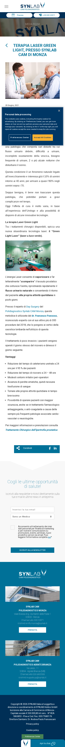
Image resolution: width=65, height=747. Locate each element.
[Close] (59, 110)
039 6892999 (39, 674)
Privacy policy (32, 724)
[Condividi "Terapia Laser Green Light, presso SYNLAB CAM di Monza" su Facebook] (50, 448)
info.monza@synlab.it (37, 623)
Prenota (20, 15)
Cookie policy (32, 730)
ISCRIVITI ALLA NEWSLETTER (33, 550)
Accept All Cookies (42, 137)
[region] (32, 126)
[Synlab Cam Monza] (32, 9)
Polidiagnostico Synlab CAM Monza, (24, 311)
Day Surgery (32, 306)
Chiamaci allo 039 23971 (32, 620)
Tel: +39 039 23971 (47, 15)
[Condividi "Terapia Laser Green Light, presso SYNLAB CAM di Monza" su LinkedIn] (55, 448)
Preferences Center (32, 737)
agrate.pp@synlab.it (37, 677)
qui (49, 537)
